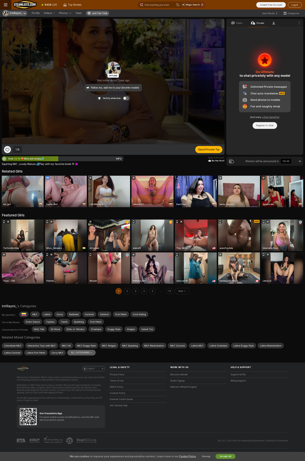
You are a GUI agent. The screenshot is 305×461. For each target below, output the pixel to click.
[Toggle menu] (5, 5)
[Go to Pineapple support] (70, 440)
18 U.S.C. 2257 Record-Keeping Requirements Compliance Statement (253, 440)
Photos (65, 13)
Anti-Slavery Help (119, 405)
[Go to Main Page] (24, 5)
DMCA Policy (116, 387)
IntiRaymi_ (9, 306)
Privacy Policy (117, 374)
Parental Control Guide (121, 399)
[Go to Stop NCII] (86, 441)
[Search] (177, 4)
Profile (36, 13)
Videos (49, 13)
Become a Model (179, 374)
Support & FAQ (238, 374)
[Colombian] (24, 314)
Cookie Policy (187, 456)
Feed (79, 13)
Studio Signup (177, 381)
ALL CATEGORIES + (81, 352)
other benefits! (270, 117)
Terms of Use (117, 381)
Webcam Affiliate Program (183, 387)
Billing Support (238, 381)
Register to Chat (264, 125)
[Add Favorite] (7, 149)
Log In (295, 5)
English (91, 368)
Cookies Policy (117, 393)
